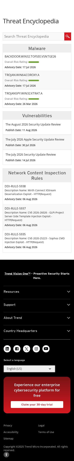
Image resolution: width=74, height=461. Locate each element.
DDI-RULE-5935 (15, 234)
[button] (29, 368)
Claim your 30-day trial (32, 403)
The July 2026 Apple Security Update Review (35, 139)
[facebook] (16, 348)
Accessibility (11, 432)
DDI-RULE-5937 (15, 208)
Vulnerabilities (37, 115)
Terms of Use (46, 432)
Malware (37, 48)
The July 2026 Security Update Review (31, 154)
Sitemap (8, 438)
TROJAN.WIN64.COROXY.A (22, 75)
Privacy (8, 425)
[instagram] (36, 348)
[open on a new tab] (26, 348)
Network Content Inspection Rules (37, 175)
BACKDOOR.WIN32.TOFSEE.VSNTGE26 (30, 56)
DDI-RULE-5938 (15, 186)
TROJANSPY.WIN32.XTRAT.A (23, 93)
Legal (41, 425)
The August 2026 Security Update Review (33, 124)
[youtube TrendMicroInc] (46, 348)
